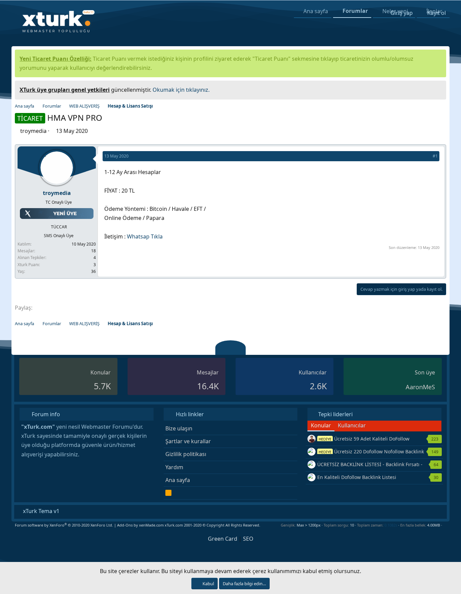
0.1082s (390, 525)
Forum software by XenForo (64, 525)
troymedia (33, 131)
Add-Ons (125, 525)
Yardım (174, 467)
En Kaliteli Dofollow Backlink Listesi (356, 477)
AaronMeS (420, 387)
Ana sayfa (177, 480)
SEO (248, 538)
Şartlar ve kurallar (188, 441)
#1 (435, 156)
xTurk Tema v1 (40, 511)
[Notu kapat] (438, 88)
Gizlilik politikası (185, 454)
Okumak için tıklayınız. (181, 89)
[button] (444, 525)
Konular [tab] (321, 425)
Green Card (222, 538)
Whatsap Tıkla (145, 236)
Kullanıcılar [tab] (352, 425)
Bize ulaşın (178, 428)
